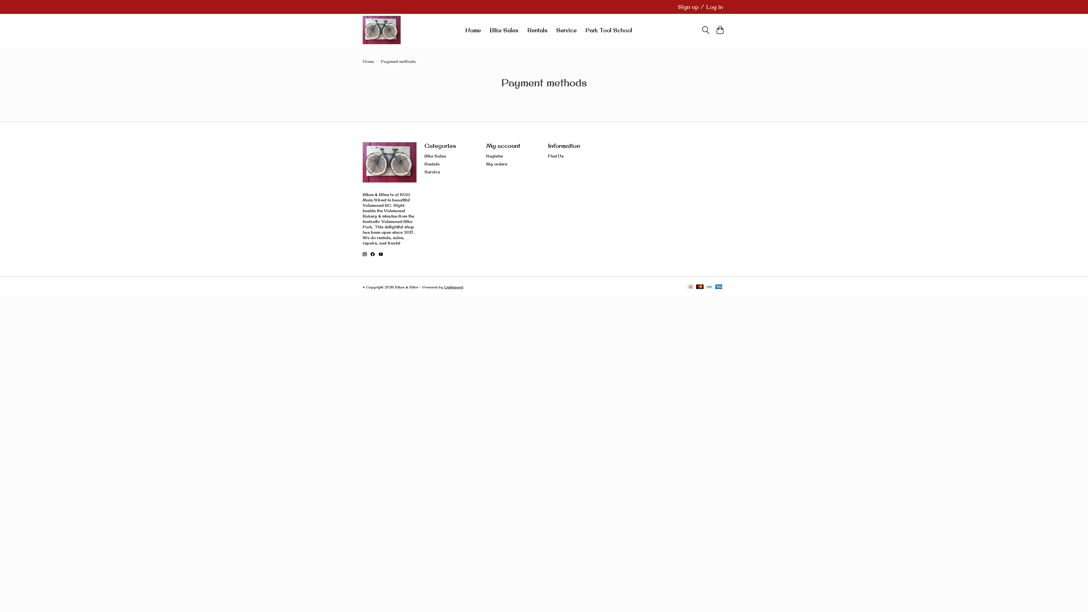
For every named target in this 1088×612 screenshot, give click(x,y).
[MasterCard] (700, 287)
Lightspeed (453, 287)
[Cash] (690, 287)
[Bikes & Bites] (382, 30)
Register (494, 156)
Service (566, 30)
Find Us (556, 156)
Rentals (537, 30)
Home (473, 30)
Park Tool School (608, 30)
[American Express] (718, 287)
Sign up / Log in (700, 6)
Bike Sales (504, 30)
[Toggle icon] (705, 30)
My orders (496, 164)
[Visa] (709, 287)
